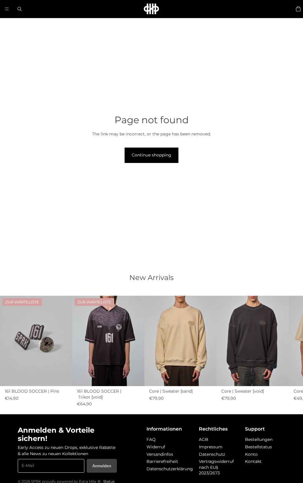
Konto (251, 454)
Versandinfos (159, 454)
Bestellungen (259, 439)
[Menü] (7, 9)
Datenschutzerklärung (169, 468)
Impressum (211, 447)
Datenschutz (212, 454)
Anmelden (101, 465)
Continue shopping (151, 155)
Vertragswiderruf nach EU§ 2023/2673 (216, 467)
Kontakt (253, 461)
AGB (203, 439)
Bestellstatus (258, 447)
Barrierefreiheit (162, 461)
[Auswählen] (207, 377)
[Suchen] (19, 8)
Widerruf (155, 447)
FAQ (151, 439)
